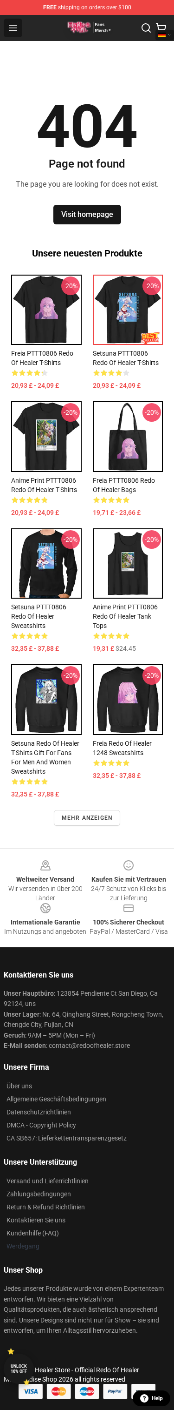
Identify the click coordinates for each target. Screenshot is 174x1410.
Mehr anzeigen (87, 818)
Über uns (19, 1086)
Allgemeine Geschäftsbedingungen (56, 1099)
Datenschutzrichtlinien (38, 1112)
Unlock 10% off (19, 1369)
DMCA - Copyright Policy (41, 1125)
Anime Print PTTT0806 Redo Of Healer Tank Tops (125, 616)
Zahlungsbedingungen (38, 1194)
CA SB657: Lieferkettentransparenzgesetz (66, 1138)
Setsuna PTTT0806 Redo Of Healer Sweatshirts (38, 616)
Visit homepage (87, 214)
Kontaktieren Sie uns (35, 1220)
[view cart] (161, 28)
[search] (146, 28)
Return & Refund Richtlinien (45, 1207)
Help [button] (157, 1398)
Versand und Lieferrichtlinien (47, 1181)
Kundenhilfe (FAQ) (32, 1233)
